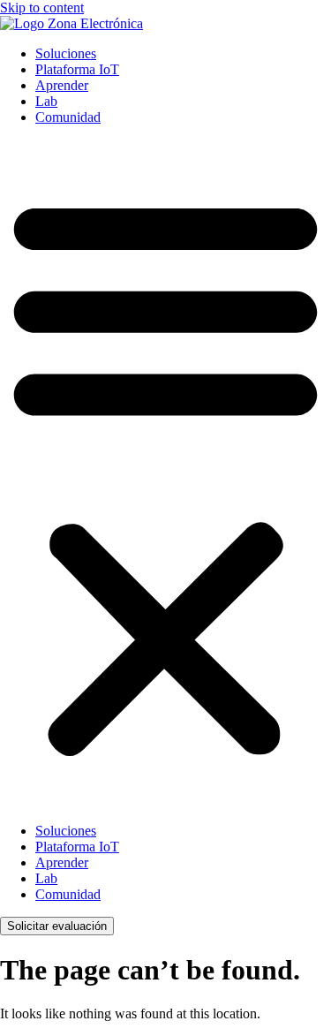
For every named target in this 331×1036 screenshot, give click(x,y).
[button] (165, 474)
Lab (46, 101)
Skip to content (42, 7)
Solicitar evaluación (57, 926)
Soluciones (65, 53)
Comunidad (68, 117)
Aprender (61, 85)
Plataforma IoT (77, 69)
